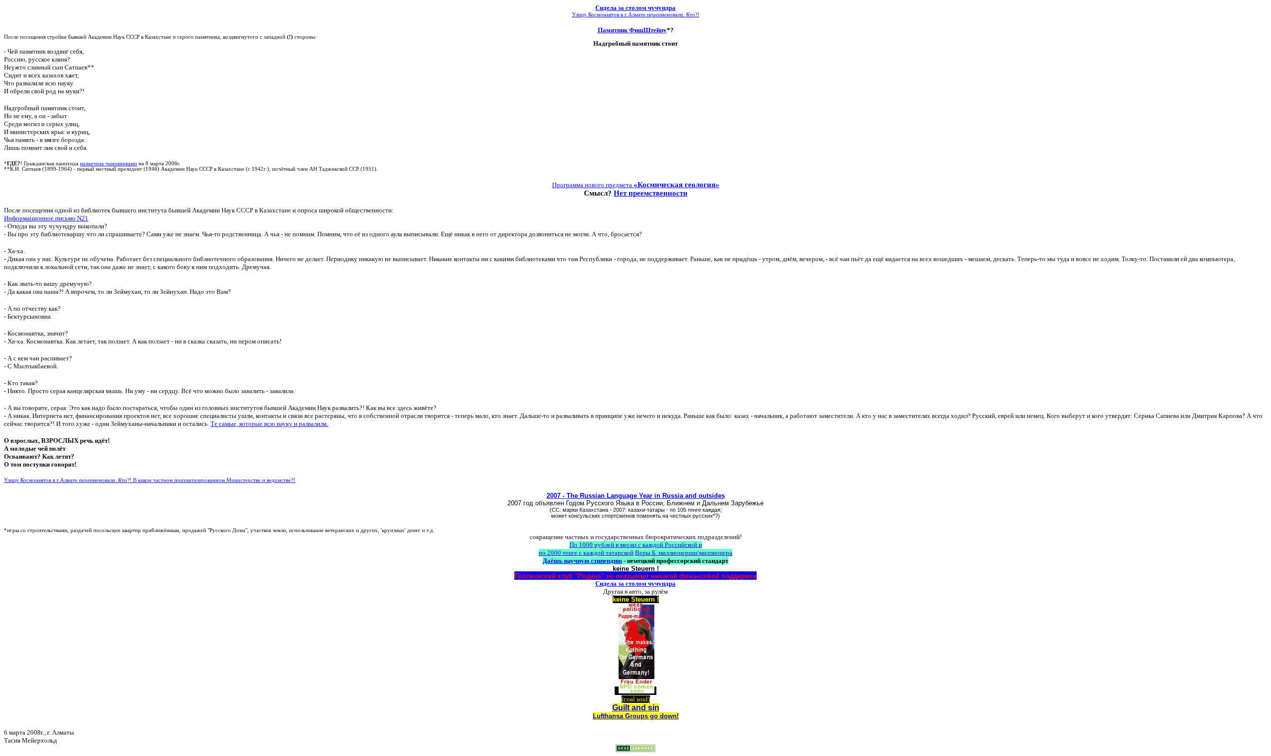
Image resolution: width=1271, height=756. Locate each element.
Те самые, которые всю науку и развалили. (269, 423)
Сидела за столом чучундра (635, 7)
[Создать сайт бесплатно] (635, 749)
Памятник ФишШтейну (632, 30)
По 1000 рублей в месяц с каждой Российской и (635, 545)
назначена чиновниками (108, 163)
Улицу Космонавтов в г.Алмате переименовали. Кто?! (636, 14)
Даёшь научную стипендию (582, 560)
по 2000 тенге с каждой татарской (586, 552)
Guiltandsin (635, 707)
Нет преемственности (651, 193)
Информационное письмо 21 (46, 218)
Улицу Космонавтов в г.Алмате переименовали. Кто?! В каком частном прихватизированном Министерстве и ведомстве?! (149, 480)
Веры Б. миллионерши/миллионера (683, 552)
